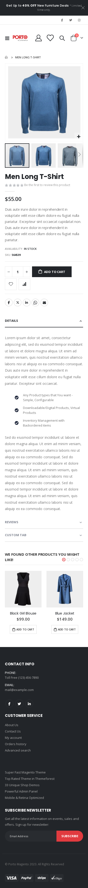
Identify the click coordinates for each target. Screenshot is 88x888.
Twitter (18, 302)
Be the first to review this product (47, 185)
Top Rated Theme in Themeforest (30, 778)
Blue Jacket (64, 613)
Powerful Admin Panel (21, 791)
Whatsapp (35, 302)
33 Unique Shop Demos (22, 785)
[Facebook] (62, 20)
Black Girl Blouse (23, 613)
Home (6, 57)
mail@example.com (19, 690)
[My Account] (38, 38)
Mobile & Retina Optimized (24, 797)
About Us (11, 725)
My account (13, 737)
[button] (78, 137)
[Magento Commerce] (20, 38)
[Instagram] (79, 20)
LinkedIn (27, 302)
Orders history (15, 744)
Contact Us (13, 731)
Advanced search (18, 750)
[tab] (44, 320)
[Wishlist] (50, 38)
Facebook (9, 302)
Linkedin (29, 704)
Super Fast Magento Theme (25, 772)
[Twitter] (70, 20)
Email (44, 302)
